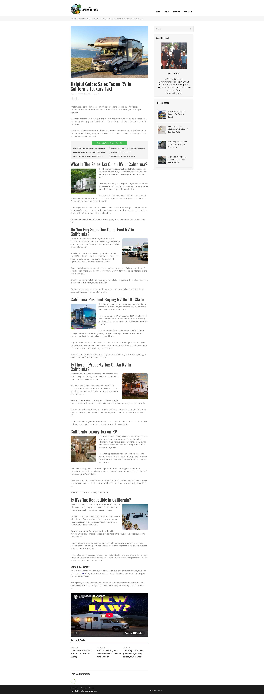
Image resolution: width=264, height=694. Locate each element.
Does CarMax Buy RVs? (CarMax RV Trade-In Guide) (177, 114)
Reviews (176, 11)
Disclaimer (84, 688)
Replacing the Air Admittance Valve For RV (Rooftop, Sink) (178, 129)
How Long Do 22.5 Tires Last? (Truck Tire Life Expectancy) (177, 144)
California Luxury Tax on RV (121, 152)
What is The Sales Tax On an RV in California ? (89, 149)
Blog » (89, 19)
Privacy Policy (75, 688)
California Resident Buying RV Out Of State (88, 156)
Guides (167, 11)
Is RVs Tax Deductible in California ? (123, 156)
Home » (83, 19)
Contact (91, 688)
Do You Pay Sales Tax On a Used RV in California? (90, 152)
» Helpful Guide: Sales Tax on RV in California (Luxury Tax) (121, 19)
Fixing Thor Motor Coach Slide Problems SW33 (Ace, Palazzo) (177, 160)
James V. (96, 94)
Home (158, 11)
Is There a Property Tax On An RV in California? (128, 149)
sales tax (81, 573)
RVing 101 (188, 11)
